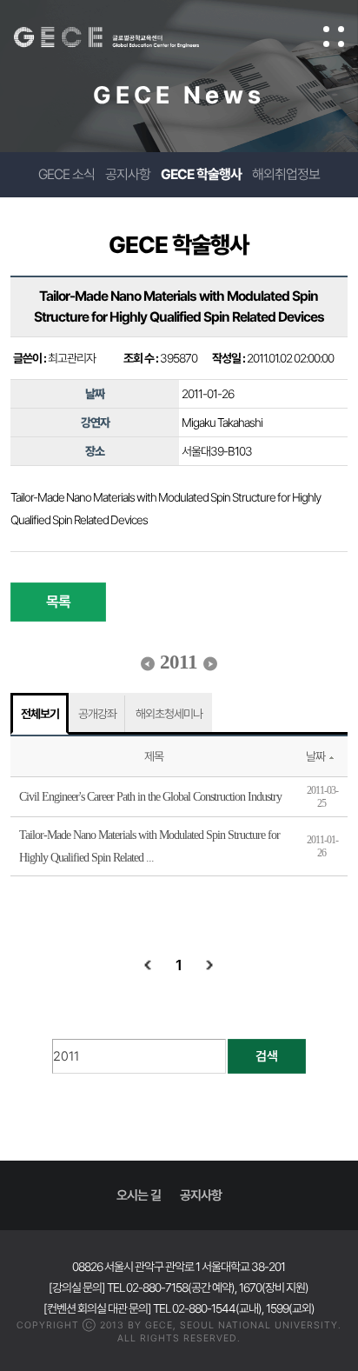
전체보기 (40, 714)
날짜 (315, 756)
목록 (58, 601)
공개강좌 (97, 714)
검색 (266, 1056)
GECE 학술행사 (201, 174)
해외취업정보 (286, 174)
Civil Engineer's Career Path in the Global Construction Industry (150, 796)
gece (124, 37)
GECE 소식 (66, 174)
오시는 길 (138, 1195)
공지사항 (127, 174)
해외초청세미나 (169, 714)
